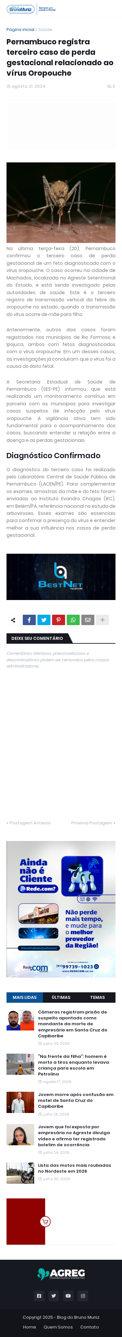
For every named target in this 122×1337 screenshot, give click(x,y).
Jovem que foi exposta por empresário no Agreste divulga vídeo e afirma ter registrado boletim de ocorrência (74, 1136)
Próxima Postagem (91, 823)
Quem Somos (58, 1327)
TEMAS (97, 997)
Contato (89, 1327)
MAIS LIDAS (24, 997)
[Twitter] (43, 620)
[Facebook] (29, 620)
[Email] (87, 620)
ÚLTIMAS (61, 997)
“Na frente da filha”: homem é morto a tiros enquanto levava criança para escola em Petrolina (73, 1065)
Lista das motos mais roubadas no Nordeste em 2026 (74, 1168)
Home (29, 1327)
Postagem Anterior (30, 823)
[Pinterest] (58, 620)
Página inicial (20, 29)
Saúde (45, 29)
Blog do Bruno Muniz (78, 1317)
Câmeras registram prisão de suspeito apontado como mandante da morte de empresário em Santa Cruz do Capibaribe (72, 1024)
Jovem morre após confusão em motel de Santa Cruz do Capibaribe (76, 1100)
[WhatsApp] (73, 620)
